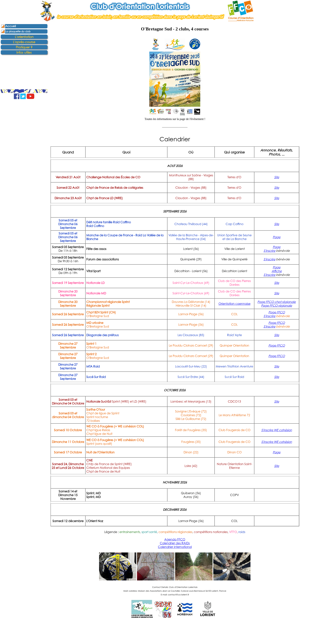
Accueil (10, 26)
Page (276, 237)
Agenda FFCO (174, 539)
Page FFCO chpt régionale (276, 302)
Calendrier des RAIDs (175, 543)
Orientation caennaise (234, 304)
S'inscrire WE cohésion (276, 430)
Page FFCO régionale (276, 305)
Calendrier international (175, 547)
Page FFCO (276, 312)
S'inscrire (269, 251)
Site (276, 177)
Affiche (277, 271)
